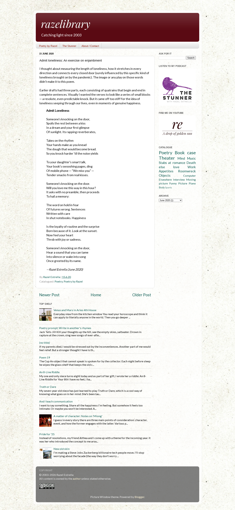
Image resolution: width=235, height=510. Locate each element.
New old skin (62, 448)
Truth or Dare (47, 386)
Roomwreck (187, 171)
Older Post (141, 294)
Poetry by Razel (48, 45)
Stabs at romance (172, 163)
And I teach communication (56, 401)
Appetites (166, 171)
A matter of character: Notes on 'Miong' (78, 416)
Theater (167, 158)
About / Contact (90, 45)
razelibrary (65, 24)
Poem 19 (44, 357)
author (77, 478)
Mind (181, 158)
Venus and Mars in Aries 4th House (75, 310)
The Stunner (69, 45)
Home (96, 294)
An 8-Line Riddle (49, 372)
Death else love (177, 165)
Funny (173, 183)
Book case (185, 152)
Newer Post (49, 294)
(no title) (44, 342)
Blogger (139, 496)
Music (191, 158)
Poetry (59, 281)
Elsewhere (165, 179)
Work (192, 167)
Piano (192, 183)
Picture (182, 183)
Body (162, 187)
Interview (179, 179)
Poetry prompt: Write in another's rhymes (65, 328)
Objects (164, 175)
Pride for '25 (47, 434)
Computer (189, 175)
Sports (168, 187)
